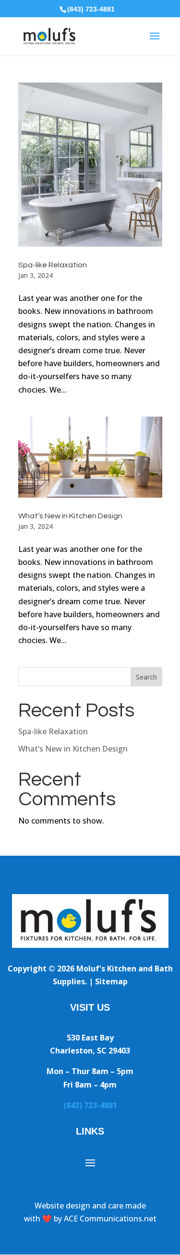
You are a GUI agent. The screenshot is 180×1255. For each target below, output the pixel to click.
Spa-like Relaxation (52, 265)
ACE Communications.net (110, 1218)
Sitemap (111, 981)
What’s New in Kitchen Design (70, 516)
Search (146, 676)
